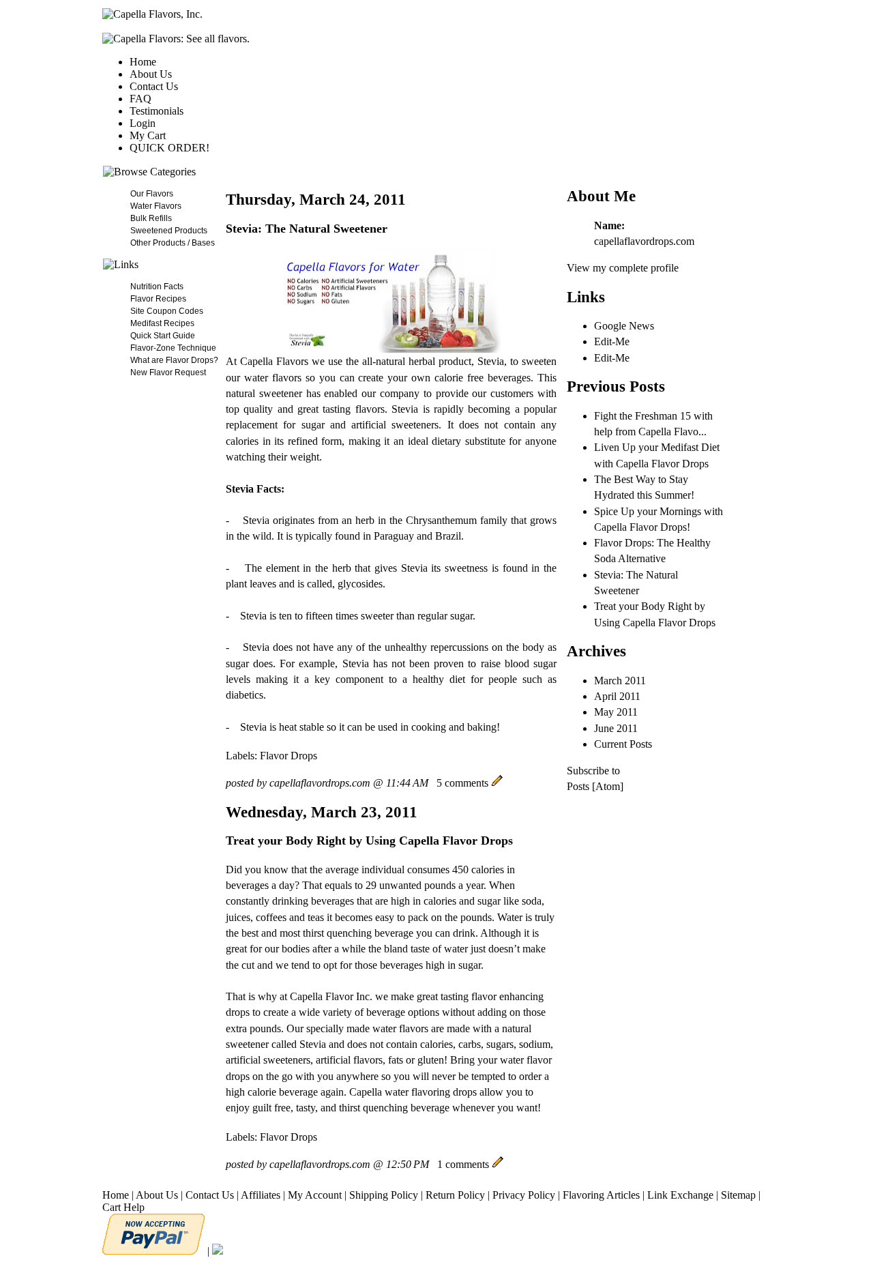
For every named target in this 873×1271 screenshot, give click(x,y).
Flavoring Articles (601, 1195)
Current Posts (623, 744)
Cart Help (123, 1207)
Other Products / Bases (172, 243)
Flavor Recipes (158, 299)
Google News (624, 326)
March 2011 (620, 680)
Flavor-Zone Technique (173, 348)
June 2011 (616, 728)
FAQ (140, 98)
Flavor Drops (288, 755)
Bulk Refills (151, 218)
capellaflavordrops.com (644, 241)
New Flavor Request (168, 372)
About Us (151, 74)
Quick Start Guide (162, 335)
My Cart (148, 135)
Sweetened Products (168, 230)
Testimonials (156, 111)
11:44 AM (407, 783)
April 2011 (617, 696)
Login (143, 123)
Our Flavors (151, 194)
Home (143, 62)
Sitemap (738, 1195)
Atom (607, 786)
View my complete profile (623, 268)
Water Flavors (155, 206)
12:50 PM (407, 1164)
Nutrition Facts (156, 286)
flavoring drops (444, 1092)
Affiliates (260, 1195)
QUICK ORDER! (169, 148)
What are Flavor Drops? (174, 360)
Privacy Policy (523, 1195)
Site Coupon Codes (166, 311)
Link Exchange (680, 1195)
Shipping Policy (383, 1195)
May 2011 (616, 712)
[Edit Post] (497, 783)
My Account (315, 1195)
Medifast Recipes (162, 323)
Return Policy (455, 1195)
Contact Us (154, 86)
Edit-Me (612, 341)
